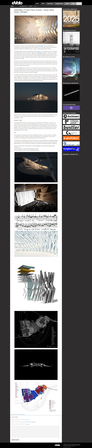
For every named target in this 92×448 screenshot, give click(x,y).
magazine (50, 3)
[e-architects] (72, 138)
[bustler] (72, 127)
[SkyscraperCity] (72, 143)
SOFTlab (69, 447)
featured (20, 414)
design (30, 6)
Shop (73, 3)
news (43, 3)
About (67, 3)
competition (59, 3)
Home (37, 3)
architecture (23, 6)
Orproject (41, 45)
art (35, 6)
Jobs (79, 3)
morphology (39, 52)
